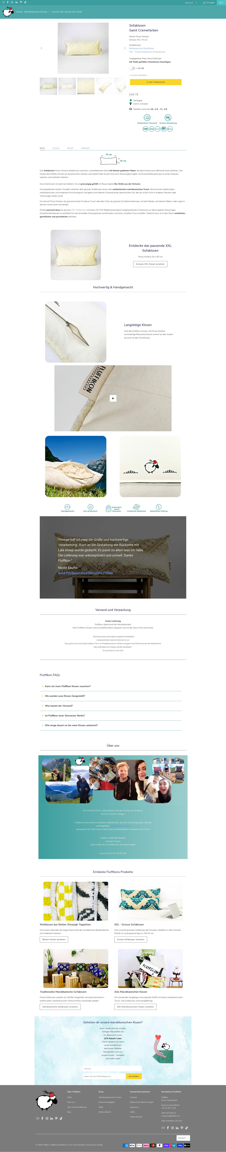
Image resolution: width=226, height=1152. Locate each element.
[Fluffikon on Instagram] (12, 2)
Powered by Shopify (94, 1145)
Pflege (70, 148)
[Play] (83, 48)
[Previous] (42, 48)
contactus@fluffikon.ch (170, 1116)
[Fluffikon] (8, 12)
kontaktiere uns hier (174, 1121)
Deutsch (189, 3)
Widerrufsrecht (105, 1112)
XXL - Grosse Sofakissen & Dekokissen (147, 51)
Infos (42, 148)
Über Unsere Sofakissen (77, 1107)
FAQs (69, 1097)
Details (56, 148)
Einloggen (210, 2)
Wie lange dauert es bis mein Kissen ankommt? (71, 725)
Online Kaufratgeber (107, 1102)
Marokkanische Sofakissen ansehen (60, 1006)
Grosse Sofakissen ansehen (130, 939)
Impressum (134, 1107)
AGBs (101, 1107)
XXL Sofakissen (79, 210)
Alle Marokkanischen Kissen (110, 1097)
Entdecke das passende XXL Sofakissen (150, 248)
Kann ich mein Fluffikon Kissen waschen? (68, 686)
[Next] (125, 48)
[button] (37, 12)
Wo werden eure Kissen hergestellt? (65, 696)
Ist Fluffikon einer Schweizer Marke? (65, 715)
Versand (85, 148)
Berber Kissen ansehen (54, 939)
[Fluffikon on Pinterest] (20, 2)
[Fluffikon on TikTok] (25, 2)
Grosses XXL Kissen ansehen (150, 264)
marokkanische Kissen (120, 825)
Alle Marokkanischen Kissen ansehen (135, 1006)
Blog (69, 1112)
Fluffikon (46, 1145)
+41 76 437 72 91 (168, 1108)
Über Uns (71, 1102)
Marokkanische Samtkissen (141, 48)
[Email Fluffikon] (3, 2)
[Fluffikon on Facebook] (7, 2)
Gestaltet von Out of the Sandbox (71, 1145)
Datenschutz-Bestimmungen (141, 1102)
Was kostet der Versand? (59, 705)
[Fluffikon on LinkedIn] (16, 2)
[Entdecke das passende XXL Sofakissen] (76, 255)
